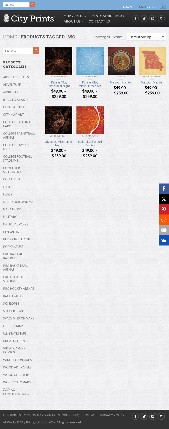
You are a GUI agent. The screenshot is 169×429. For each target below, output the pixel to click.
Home (10, 37)
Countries (11, 179)
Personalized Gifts (18, 239)
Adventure (12, 84)
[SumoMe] (164, 240)
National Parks (15, 224)
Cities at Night (59, 76)
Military (10, 216)
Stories (64, 415)
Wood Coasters (16, 375)
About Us (72, 21)
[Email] (164, 230)
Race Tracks (13, 296)
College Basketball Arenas (19, 135)
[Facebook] (164, 189)
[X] (164, 199)
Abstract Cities (16, 77)
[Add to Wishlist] (67, 52)
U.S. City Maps (14, 326)
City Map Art (90, 76)
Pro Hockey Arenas (18, 288)
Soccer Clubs (14, 311)
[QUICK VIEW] (58, 61)
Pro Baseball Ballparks (13, 256)
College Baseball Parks (17, 124)
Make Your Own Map (19, 202)
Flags (121, 76)
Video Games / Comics (14, 350)
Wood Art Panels (17, 367)
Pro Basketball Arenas (15, 267)
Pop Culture (13, 246)
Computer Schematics (12, 170)
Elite (7, 187)
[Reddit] (164, 219)
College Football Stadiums (17, 158)
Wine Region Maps (17, 360)
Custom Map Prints (39, 415)
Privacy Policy (112, 415)
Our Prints (12, 415)
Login (127, 6)
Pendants (11, 232)
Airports (10, 92)
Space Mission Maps (18, 318)
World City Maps (17, 382)
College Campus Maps (16, 147)
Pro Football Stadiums (14, 279)
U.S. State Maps (152, 76)
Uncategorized (15, 341)
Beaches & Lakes (15, 99)
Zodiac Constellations (16, 391)
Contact (89, 415)
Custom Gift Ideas (108, 16)
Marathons (12, 209)
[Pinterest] (164, 209)
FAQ (76, 415)
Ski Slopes (11, 303)
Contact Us (99, 21)
